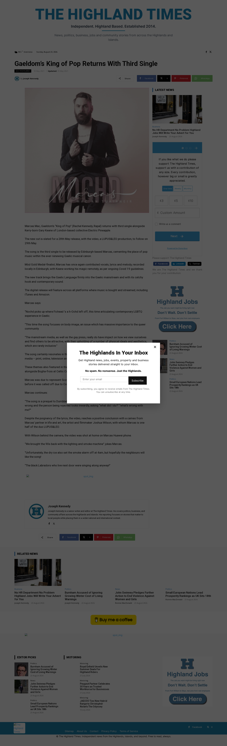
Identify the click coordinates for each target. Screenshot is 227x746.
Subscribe (138, 380)
